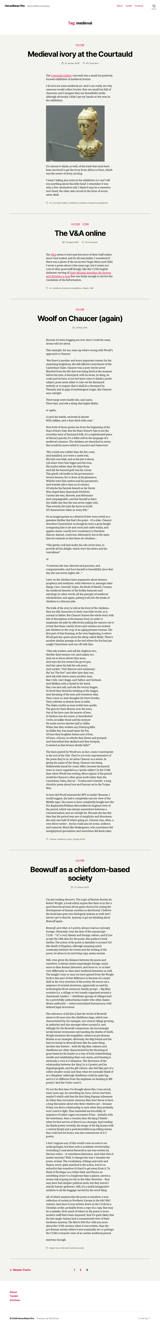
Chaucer (52, 839)
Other (85, 224)
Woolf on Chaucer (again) (80, 318)
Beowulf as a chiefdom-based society (80, 873)
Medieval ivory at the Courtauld (80, 53)
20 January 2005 (81, 887)
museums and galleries (98, 203)
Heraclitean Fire (15, 5)
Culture (80, 45)
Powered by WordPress (48, 1318)
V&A (53, 254)
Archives (139, 6)
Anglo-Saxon (55, 1248)
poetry (69, 839)
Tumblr (128, 6)
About (120, 6)
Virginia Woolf (79, 839)
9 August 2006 (72, 242)
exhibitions (73, 203)
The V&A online (80, 233)
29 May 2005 (81, 327)
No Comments (92, 63)
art (50, 203)
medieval (83, 203)
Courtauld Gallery (61, 75)
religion (85, 288)
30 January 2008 (72, 63)
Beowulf (65, 1248)
